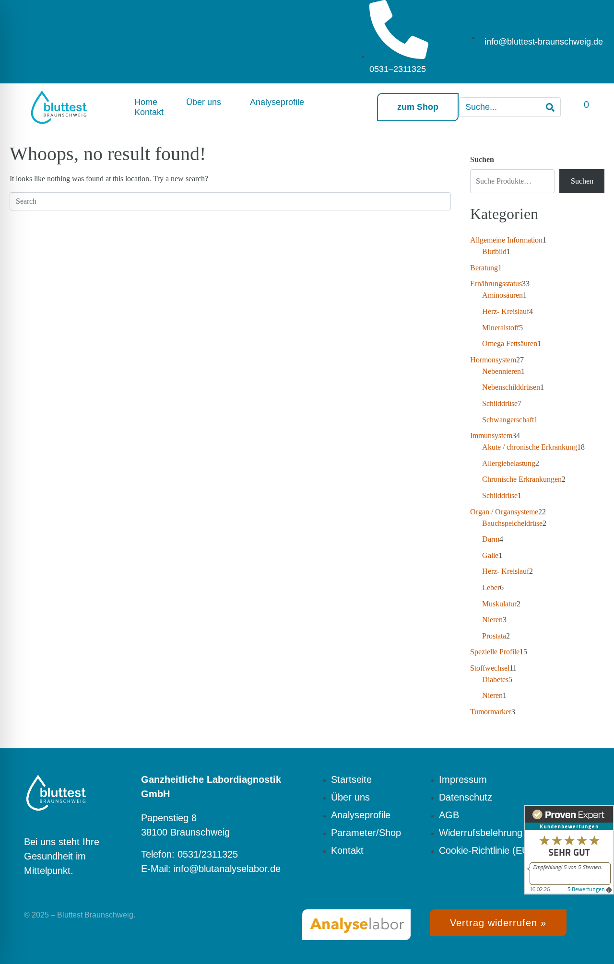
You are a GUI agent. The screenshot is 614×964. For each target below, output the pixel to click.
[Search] (550, 107)
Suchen (482, 159)
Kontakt (149, 112)
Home (145, 102)
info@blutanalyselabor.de (227, 868)
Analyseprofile (277, 102)
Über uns (203, 102)
